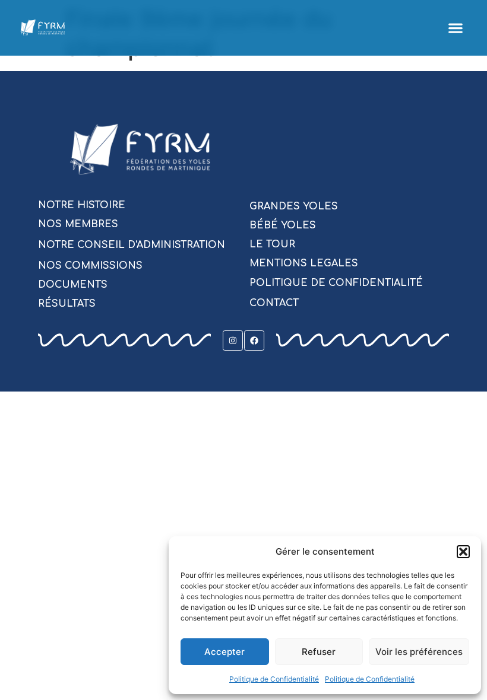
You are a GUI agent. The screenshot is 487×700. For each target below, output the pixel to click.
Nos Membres (78, 224)
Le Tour (272, 244)
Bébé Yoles (282, 225)
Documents (72, 284)
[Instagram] (233, 340)
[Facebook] (254, 340)
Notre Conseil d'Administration (131, 245)
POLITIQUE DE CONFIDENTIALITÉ (336, 283)
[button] (463, 552)
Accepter (224, 651)
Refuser (319, 651)
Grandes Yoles (293, 206)
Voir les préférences (419, 651)
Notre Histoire (81, 205)
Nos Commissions (90, 265)
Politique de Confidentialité (274, 678)
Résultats (67, 303)
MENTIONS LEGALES (303, 263)
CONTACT (274, 303)
